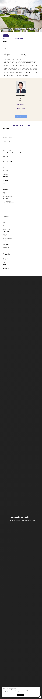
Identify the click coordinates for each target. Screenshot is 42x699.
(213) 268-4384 (21, 104)
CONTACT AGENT (21, 116)
